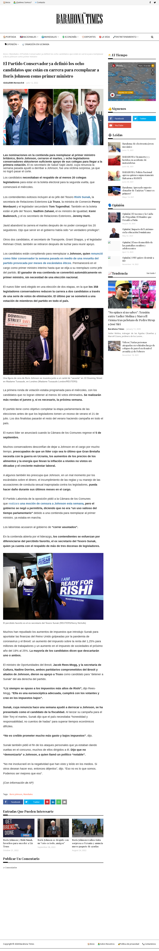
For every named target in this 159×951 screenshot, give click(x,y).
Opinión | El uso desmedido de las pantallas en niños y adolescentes (137, 245)
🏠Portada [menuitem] (9, 36)
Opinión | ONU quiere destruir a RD (138, 259)
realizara (46, 503)
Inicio (5, 54)
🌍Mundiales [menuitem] (49, 36)
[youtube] (119, 125)
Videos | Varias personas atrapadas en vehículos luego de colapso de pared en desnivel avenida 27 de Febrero (138, 347)
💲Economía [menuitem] (69, 36)
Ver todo (151, 273)
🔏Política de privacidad (128, 944)
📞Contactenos (149, 944)
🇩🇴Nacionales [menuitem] (28, 36)
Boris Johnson (16, 794)
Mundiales (14, 54)
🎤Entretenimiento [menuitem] (124, 36)
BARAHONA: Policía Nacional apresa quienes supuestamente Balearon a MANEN (138, 175)
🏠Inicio (6, 2)
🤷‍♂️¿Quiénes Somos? (22, 2)
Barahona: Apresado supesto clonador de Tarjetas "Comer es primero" (138, 190)
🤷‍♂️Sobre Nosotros (106, 944)
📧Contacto (40, 2)
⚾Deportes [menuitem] (89, 36)
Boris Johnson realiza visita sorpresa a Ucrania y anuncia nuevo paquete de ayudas (87, 843)
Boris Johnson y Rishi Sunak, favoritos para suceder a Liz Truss (18, 843)
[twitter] (154, 2)
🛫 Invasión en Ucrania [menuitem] (35, 44)
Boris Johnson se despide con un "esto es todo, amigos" (53, 841)
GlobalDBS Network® (13, 82)
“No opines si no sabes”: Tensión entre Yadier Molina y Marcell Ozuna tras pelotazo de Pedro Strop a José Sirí (131, 318)
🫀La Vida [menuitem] (104, 36)
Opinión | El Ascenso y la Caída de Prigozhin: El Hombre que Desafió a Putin (137, 216)
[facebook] (150, 2)
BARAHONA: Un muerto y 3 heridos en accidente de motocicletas (135, 159)
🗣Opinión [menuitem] (11, 44)
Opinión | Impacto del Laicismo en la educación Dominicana (137, 231)
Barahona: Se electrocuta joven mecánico (138, 145)
